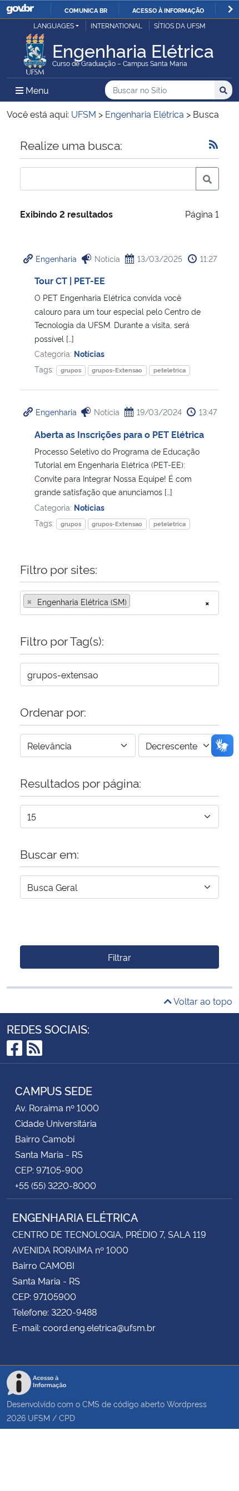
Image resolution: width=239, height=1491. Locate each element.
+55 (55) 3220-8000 (55, 1185)
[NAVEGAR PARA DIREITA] (230, 9)
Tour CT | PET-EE (69, 280)
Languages (53, 25)
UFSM (39, 1417)
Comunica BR (85, 10)
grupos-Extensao (117, 370)
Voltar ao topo (202, 1001)
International (116, 25)
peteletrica (169, 370)
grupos (71, 370)
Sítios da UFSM (180, 25)
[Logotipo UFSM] (35, 51)
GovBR (20, 9)
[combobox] (119, 603)
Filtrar (119, 957)
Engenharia (56, 258)
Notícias (89, 353)
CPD (67, 1417)
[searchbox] (136, 602)
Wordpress (187, 1403)
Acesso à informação (168, 10)
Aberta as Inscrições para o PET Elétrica (119, 434)
